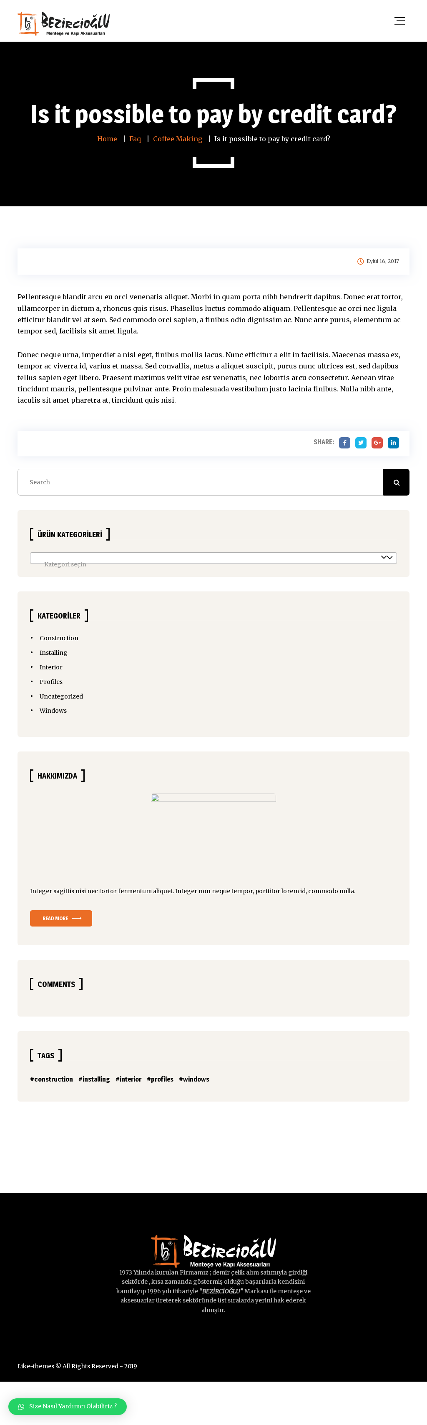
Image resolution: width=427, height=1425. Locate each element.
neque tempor (232, 891)
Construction (59, 638)
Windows (53, 710)
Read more (55, 918)
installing (96, 1079)
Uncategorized (61, 696)
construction (53, 1079)
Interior (51, 667)
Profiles (51, 682)
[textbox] (213, 564)
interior (130, 1079)
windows (196, 1079)
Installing (54, 652)
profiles (162, 1079)
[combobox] (213, 558)
